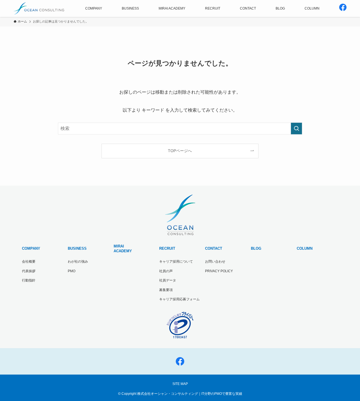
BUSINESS (77, 248)
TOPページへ (180, 150)
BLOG (256, 248)
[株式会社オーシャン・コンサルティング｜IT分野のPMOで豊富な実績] (39, 8)
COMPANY (31, 248)
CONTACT (213, 248)
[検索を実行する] (296, 128)
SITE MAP (180, 384)
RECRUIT (167, 248)
